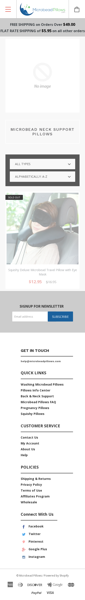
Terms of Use (31, 490)
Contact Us (29, 437)
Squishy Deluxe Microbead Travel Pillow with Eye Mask (42, 272)
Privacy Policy (31, 484)
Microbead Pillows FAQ (38, 402)
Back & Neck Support (37, 396)
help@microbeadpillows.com (41, 361)
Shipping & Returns (36, 479)
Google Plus (37, 549)
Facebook (36, 526)
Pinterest (35, 541)
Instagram (36, 557)
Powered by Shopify (56, 575)
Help (24, 455)
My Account (30, 443)
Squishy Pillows (32, 414)
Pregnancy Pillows (35, 408)
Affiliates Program (35, 496)
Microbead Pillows (30, 575)
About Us (28, 449)
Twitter (34, 534)
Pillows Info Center (35, 390)
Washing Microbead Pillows (42, 384)
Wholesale (29, 502)
